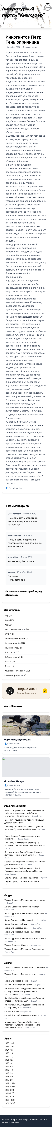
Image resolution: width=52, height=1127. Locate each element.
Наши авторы (10, 643)
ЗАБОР (7, 634)
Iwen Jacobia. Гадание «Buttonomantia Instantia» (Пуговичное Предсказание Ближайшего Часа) (22, 1025)
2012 (6, 1090)
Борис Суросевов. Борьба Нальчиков (22, 932)
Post (6, 625)
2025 (6, 1046)
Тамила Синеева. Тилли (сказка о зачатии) (24, 967)
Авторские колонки (13, 629)
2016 (6, 1076)
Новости (8, 652)
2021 (6, 1060)
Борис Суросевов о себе (16, 981)
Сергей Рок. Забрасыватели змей (20, 1015)
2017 (6, 1073)
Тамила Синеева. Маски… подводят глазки (24, 900)
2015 (6, 1080)
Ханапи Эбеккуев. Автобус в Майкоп (22, 906)
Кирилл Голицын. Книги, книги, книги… (23, 881)
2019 (6, 1066)
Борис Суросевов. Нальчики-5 (19, 920)
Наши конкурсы (12, 648)
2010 (6, 1096)
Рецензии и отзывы (13, 671)
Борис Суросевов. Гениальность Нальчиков (25, 938)
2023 (6, 1053)
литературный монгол (14, 638)
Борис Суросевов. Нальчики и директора (24, 913)
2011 (6, 1093)
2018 (6, 1070)
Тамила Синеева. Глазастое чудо (20, 974)
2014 (6, 1083)
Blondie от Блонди (14, 781)
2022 (6, 1056)
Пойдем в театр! (12, 657)
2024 (6, 1050)
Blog (6, 615)
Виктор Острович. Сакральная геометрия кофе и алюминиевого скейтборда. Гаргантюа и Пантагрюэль (24, 813)
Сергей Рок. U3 (12, 1011)
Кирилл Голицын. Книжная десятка (21, 878)
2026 (6, 1043)
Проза (7, 666)
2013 (6, 1086)
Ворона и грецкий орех (17, 739)
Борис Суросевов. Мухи (16, 924)
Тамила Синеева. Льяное (16, 945)
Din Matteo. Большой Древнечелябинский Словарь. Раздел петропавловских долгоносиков (24, 991)
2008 (6, 1103)
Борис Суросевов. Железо (17, 928)
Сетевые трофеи (12, 675)
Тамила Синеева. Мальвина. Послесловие (24, 949)
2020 (6, 1063)
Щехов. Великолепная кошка (18, 984)
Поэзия (7, 661)
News (7, 620)
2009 (6, 1100)
